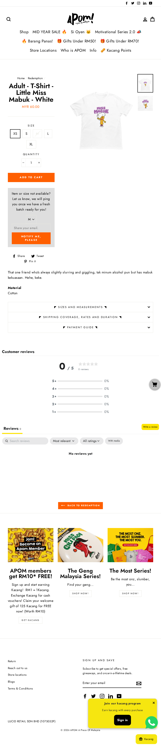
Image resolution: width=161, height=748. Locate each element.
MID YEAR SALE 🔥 (50, 32)
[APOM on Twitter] (93, 696)
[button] (80, 381)
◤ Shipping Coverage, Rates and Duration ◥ (80, 317)
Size (31, 125)
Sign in (122, 720)
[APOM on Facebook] (85, 696)
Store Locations (43, 50)
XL (31, 144)
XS (15, 133)
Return (12, 661)
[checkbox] (114, 441)
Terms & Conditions (20, 688)
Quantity (31, 154)
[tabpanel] (80, 466)
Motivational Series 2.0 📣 (118, 32)
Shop (24, 32)
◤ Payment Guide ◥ (80, 327)
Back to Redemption (83, 505)
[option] (101, 114)
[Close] (154, 703)
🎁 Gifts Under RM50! (76, 41)
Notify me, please (31, 238)
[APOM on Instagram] (102, 696)
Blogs (11, 682)
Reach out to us (17, 668)
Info (93, 50)
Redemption (35, 78)
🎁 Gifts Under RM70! (119, 41)
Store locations (17, 675)
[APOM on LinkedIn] (110, 696)
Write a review (150, 427)
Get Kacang (30, 620)
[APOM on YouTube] (119, 696)
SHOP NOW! (80, 593)
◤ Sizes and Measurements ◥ (80, 307)
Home (21, 78)
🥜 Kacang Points (116, 50)
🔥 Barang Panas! (37, 41)
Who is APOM (73, 50)
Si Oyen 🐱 (81, 32)
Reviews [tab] (12, 428)
